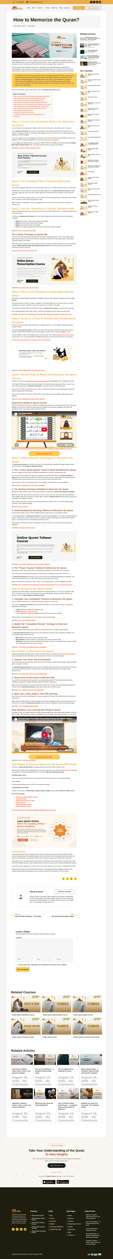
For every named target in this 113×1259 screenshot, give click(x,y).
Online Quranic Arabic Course (93, 212)
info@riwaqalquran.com (36, 2)
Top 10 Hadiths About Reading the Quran (93, 51)
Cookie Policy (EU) (55, 1229)
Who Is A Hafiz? (23, 506)
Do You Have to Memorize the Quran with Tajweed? (34, 564)
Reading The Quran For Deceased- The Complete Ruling (90, 1105)
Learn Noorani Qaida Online (94, 137)
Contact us (71, 1235)
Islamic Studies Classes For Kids (94, 155)
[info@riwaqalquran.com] (27, 2)
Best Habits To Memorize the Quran (23, 112)
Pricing (52, 1218)
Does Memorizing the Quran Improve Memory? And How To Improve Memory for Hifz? (45, 449)
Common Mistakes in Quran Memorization (31, 370)
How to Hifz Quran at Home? (27, 760)
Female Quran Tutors (74, 1224)
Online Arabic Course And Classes (94, 120)
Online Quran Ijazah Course (94, 85)
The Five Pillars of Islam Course (93, 201)
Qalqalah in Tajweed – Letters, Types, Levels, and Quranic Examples (94, 63)
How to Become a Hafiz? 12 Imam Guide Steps (32, 674)
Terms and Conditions (56, 1227)
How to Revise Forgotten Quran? (28, 287)
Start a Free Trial (55, 1165)
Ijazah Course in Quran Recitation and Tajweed (93, 161)
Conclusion (16, 116)
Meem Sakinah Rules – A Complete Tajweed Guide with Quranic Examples (94, 56)
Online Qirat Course (92, 97)
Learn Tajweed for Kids (93, 131)
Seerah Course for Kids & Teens (94, 189)
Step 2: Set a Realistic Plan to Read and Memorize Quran (29, 98)
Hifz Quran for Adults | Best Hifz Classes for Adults (94, 166)
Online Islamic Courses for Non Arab (94, 103)
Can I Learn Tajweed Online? (27, 620)
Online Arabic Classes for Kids (94, 126)
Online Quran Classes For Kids (94, 92)
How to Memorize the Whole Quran (23, 110)
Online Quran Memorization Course (94, 80)
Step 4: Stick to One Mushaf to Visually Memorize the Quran (30, 102)
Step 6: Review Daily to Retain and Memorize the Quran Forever (31, 106)
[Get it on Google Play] (63, 1182)
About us (71, 1218)
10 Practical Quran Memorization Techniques (32, 647)
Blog (69, 1232)
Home (70, 1215)
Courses (70, 1221)
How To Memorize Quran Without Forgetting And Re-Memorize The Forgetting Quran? (45, 585)
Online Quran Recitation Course (93, 75)
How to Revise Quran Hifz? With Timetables (31, 485)
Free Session (79, 8)
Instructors (71, 1229)
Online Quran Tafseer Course (93, 207)
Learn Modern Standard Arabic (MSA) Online (93, 143)
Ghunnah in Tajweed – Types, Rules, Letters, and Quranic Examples (94, 38)
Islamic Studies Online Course (93, 149)
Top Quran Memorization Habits (28, 706)
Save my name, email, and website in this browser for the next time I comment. (42, 964)
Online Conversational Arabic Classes (93, 109)
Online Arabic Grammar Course (93, 115)
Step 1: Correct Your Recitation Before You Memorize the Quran (31, 96)
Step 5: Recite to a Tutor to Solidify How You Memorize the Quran (32, 104)
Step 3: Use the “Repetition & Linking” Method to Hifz (28, 100)
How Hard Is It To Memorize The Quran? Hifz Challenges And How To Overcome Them (45, 314)
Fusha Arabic (91, 171)
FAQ (51, 1215)
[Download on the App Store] (49, 1182)
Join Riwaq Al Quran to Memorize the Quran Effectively (28, 114)
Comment (19, 937)
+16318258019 (20, 2)
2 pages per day (31, 613)
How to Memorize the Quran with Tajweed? (31, 399)
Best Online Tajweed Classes (92, 184)
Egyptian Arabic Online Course (93, 178)
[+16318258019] (14, 2)
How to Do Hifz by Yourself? (27, 230)
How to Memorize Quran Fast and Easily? (31, 690)
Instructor (53, 1221)
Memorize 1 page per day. (29, 611)
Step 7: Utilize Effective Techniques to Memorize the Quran (30, 108)
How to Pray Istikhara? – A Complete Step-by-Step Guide (94, 45)
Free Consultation (93, 8)
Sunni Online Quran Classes (94, 194)
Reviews (52, 1224)
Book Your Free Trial (44, 454)
